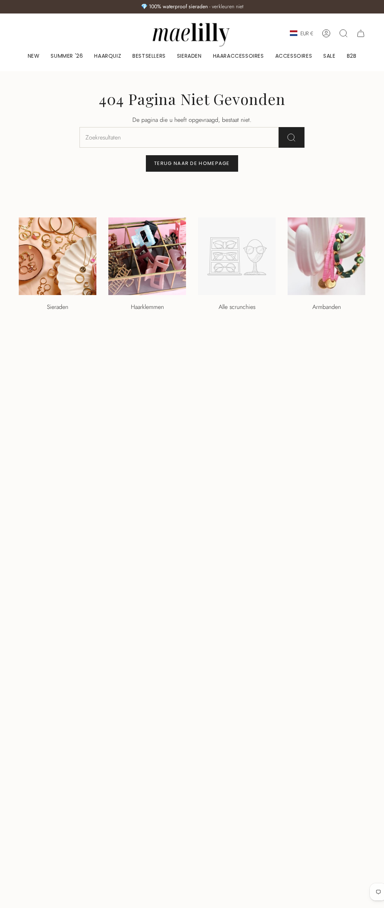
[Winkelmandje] (360, 33)
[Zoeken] (291, 137)
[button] (189, 56)
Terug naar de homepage (192, 163)
